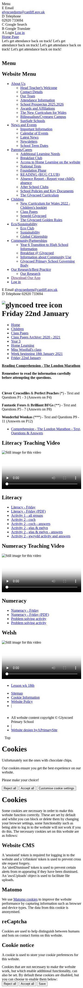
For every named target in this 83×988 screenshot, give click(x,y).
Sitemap (17, 693)
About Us (18, 84)
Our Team (27, 96)
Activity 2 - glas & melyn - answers (37, 532)
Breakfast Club (31, 158)
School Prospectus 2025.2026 (42, 104)
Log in (20, 33)
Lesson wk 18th (22, 685)
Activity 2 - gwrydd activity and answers (40, 536)
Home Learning (22, 345)
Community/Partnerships (29, 241)
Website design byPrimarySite (34, 730)
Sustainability (30, 232)
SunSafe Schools (32, 121)
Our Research (30, 274)
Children (17, 199)
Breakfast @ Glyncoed (37, 253)
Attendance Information (37, 100)
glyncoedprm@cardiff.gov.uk (23, 12)
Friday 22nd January (26, 358)
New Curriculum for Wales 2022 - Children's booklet (45, 205)
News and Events (24, 125)
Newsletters (28, 141)
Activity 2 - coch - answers (30, 524)
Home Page (10, 37)
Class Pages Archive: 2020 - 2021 (35, 337)
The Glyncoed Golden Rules (41, 220)
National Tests (30, 166)
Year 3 (16, 341)
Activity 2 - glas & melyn (29, 528)
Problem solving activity (28, 619)
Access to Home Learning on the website (50, 162)
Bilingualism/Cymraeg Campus (43, 117)
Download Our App (25, 278)
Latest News (29, 137)
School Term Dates (34, 146)
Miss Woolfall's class (26, 350)
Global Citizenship (33, 236)
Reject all (10, 788)
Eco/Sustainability (24, 224)
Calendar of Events (34, 133)
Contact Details (31, 92)
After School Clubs (34, 187)
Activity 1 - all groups (27, 515)
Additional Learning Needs (40, 154)
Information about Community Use (45, 257)
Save (42, 983)
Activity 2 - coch (23, 520)
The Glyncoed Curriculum (39, 195)
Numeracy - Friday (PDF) (30, 615)
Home (15, 325)
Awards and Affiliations (37, 108)
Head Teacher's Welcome (38, 88)
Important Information (36, 129)
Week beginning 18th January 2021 (37, 354)
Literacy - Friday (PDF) (28, 511)
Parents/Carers (21, 150)
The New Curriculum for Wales (43, 112)
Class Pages (29, 212)
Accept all (27, 788)
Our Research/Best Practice (31, 269)
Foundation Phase (33, 170)
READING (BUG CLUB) (40, 174)
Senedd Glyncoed (33, 216)
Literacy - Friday (23, 507)
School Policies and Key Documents (47, 191)
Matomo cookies (25, 899)
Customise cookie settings (56, 788)
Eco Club (27, 228)
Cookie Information (25, 697)
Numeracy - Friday (25, 610)
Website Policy (22, 701)
